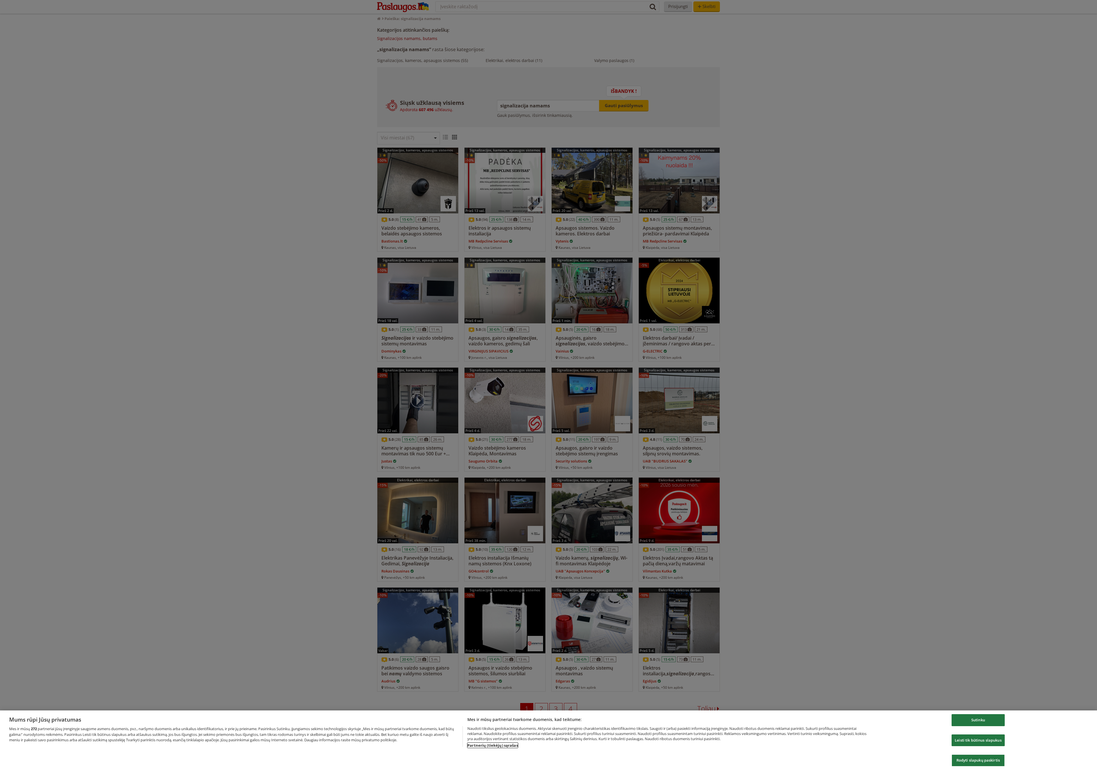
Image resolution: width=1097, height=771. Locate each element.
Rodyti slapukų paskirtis (978, 760)
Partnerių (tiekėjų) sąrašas (492, 745)
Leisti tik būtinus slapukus (978, 740)
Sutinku (978, 719)
